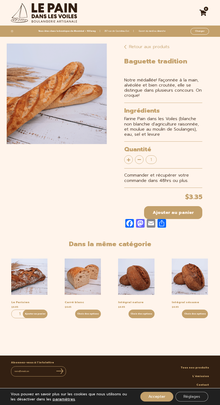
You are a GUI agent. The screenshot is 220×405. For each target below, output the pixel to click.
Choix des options (88, 313)
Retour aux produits (148, 47)
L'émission (200, 376)
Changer (199, 31)
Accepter (156, 396)
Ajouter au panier (173, 212)
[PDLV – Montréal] (44, 13)
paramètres (64, 399)
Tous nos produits (195, 367)
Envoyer (60, 371)
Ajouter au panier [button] (35, 313)
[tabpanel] (57, 94)
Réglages (192, 396)
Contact (202, 385)
